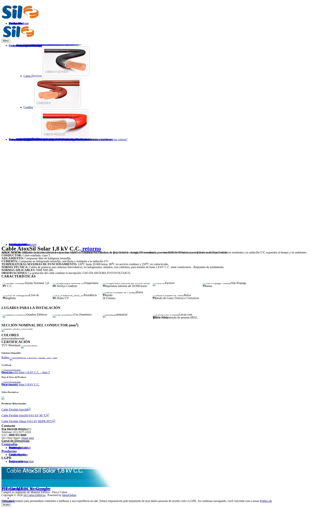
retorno (91, 248)
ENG (311, 30)
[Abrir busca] (296, 146)
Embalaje (27, 139)
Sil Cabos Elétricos (34, 495)
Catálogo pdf (16, 244)
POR (301, 30)
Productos (9, 451)
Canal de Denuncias (15, 440)
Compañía (9, 444)
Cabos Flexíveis (32, 75)
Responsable (16, 461)
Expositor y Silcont (33, 139)
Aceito (6, 504)
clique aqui (27, 438)
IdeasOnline (69, 495)
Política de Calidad (20, 447)
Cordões (28, 107)
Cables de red (17, 454)
